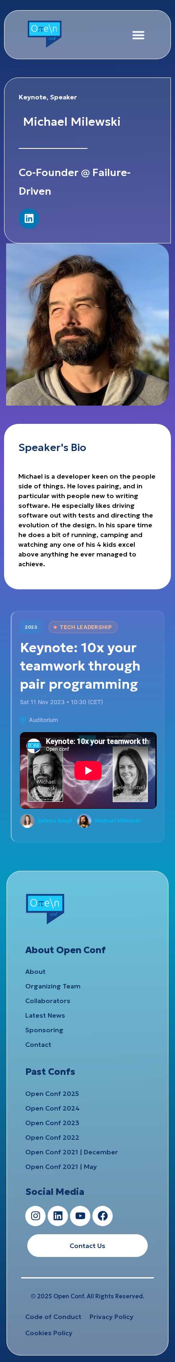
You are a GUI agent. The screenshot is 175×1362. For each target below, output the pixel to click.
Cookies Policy (48, 1333)
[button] (138, 35)
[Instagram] (35, 1216)
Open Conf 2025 (52, 1093)
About (35, 971)
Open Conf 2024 (52, 1108)
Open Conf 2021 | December (71, 1152)
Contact (38, 1044)
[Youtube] (80, 1216)
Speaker (63, 97)
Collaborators (47, 1001)
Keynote (32, 97)
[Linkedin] (29, 218)
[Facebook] (102, 1216)
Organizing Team (53, 986)
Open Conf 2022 (52, 1137)
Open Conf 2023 (52, 1123)
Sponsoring (44, 1030)
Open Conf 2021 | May (61, 1166)
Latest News (45, 1015)
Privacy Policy (111, 1317)
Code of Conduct (53, 1317)
